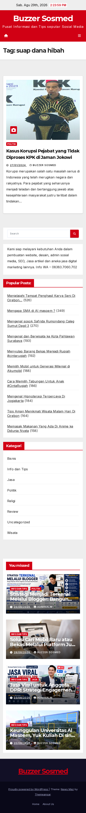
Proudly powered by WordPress (28, 789)
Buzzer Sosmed (43, 18)
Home (35, 804)
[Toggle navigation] (79, 35)
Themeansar (43, 794)
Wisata (12, 533)
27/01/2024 (18, 165)
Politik (11, 144)
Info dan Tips (17, 469)
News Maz (67, 789)
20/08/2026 (22, 743)
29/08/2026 (22, 606)
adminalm (44, 606)
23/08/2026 (22, 697)
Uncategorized (18, 522)
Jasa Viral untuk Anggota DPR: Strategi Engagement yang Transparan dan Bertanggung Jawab (41, 692)
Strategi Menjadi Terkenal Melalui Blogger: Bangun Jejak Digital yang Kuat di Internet (40, 601)
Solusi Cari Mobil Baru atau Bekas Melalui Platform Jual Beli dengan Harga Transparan (43, 647)
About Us (48, 804)
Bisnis (11, 459)
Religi (11, 501)
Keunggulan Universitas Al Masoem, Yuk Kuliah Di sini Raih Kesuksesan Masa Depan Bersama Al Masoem (42, 737)
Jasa (11, 480)
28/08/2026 (22, 652)
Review (12, 512)
